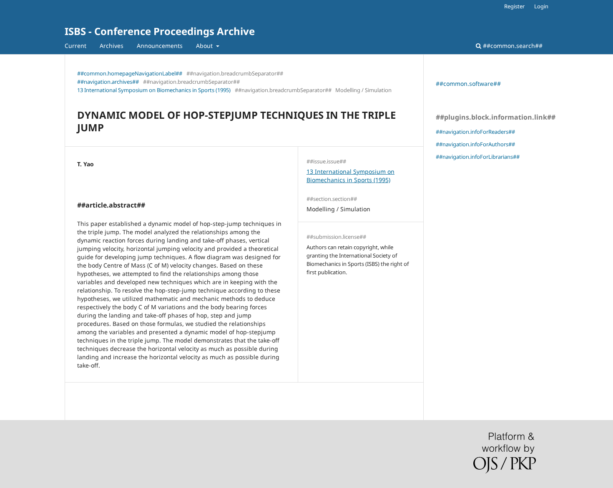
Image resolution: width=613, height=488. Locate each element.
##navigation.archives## (108, 81)
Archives (111, 46)
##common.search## (512, 46)
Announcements (160, 46)
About (205, 46)
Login (541, 6)
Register (514, 6)
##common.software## (468, 84)
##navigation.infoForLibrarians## (478, 156)
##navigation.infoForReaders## (475, 131)
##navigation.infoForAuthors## (475, 144)
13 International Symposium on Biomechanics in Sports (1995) (154, 90)
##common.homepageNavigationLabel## (129, 73)
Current (75, 46)
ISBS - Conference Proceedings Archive (160, 31)
